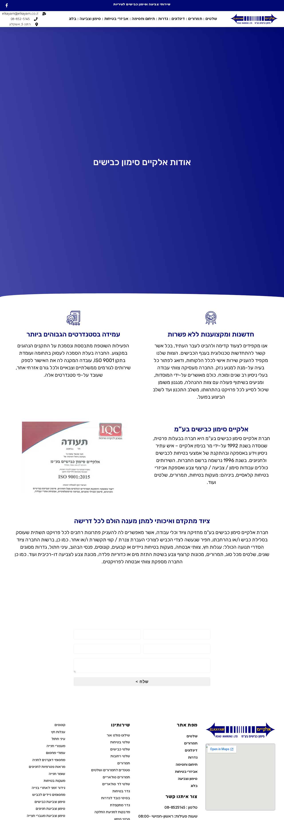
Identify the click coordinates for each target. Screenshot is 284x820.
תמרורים (195, 19)
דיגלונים (178, 19)
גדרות (163, 19)
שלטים (211, 19)
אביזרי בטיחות (116, 19)
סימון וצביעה (90, 19)
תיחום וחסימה (143, 19)
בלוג (72, 19)
